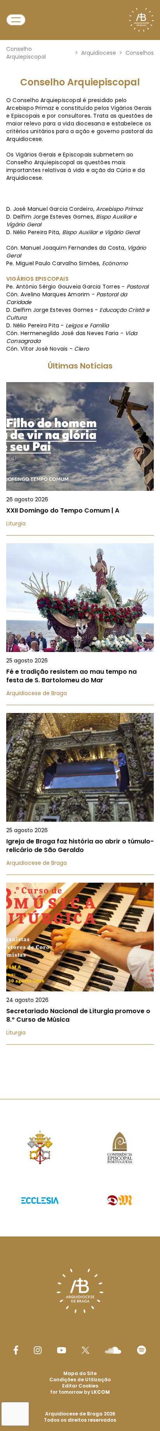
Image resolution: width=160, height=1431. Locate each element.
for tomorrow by (80, 1392)
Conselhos (139, 53)
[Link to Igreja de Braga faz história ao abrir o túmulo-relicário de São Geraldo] (80, 794)
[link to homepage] (141, 19)
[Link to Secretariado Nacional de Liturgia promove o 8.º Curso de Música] (80, 964)
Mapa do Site (80, 1373)
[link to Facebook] (16, 1350)
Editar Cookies (80, 1386)
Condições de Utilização (80, 1379)
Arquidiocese (98, 53)
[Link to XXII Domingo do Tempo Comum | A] (80, 459)
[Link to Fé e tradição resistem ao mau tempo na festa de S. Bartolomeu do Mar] (80, 624)
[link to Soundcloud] (113, 1350)
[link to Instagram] (38, 1350)
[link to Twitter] (85, 1350)
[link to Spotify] (141, 1350)
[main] (80, 552)
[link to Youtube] (61, 1350)
